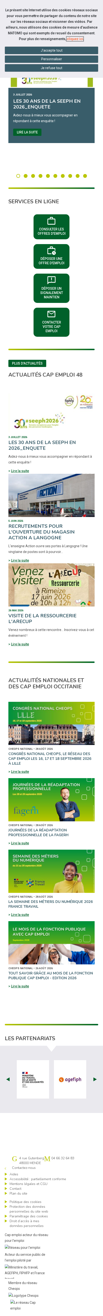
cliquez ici (75, 39)
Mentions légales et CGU (28, 1184)
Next (95, 1079)
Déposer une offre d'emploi (54, 255)
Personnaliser (51, 59)
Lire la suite (27, 132)
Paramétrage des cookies (29, 1216)
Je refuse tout (51, 68)
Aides (14, 1174)
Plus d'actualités (27, 363)
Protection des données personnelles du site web (29, 1209)
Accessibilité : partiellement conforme (38, 1179)
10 (85, 176)
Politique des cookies (25, 1202)
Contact (15, 1188)
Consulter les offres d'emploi (53, 225)
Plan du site (18, 1193)
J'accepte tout (52, 50)
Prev (8, 1079)
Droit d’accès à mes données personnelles (27, 1223)
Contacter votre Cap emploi (55, 320)
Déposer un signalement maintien (54, 287)
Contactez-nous (24, 1168)
